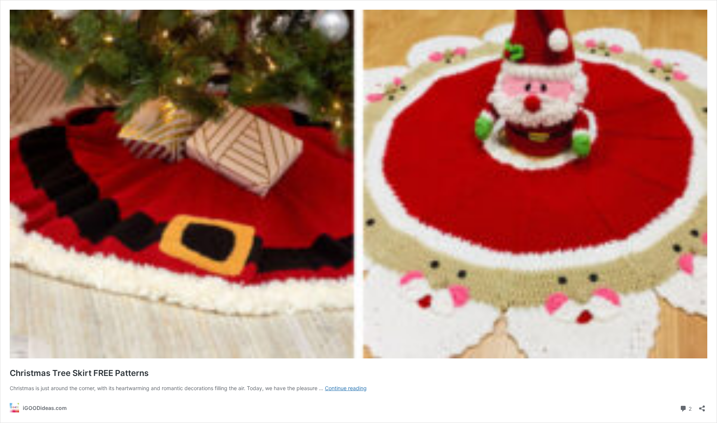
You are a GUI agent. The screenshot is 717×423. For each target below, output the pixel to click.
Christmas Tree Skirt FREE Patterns (79, 373)
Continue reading (346, 388)
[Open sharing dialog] (702, 406)
